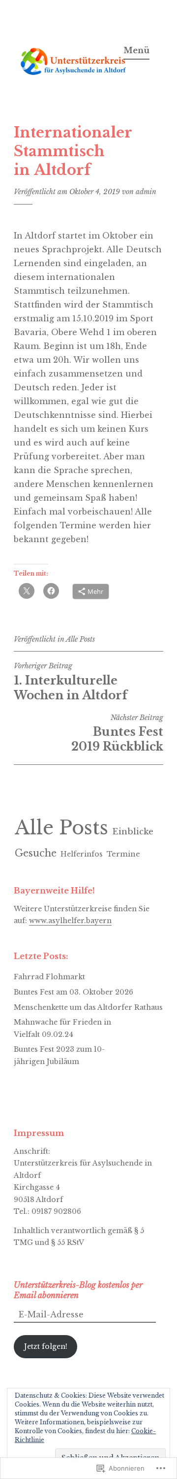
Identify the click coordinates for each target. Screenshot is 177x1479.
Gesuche (36, 853)
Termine (123, 854)
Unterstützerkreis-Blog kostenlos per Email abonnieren (78, 1290)
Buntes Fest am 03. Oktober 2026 (73, 992)
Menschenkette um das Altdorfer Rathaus (88, 1007)
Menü (136, 50)
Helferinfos (81, 854)
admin (146, 191)
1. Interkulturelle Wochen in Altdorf (70, 681)
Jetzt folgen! (45, 1346)
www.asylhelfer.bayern (70, 920)
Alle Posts (80, 639)
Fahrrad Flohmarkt (49, 976)
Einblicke (132, 831)
